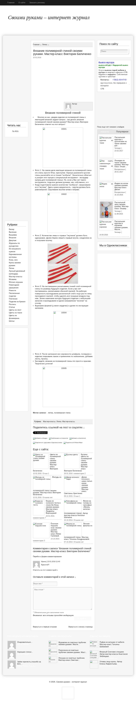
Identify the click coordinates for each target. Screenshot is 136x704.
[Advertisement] (63, 79)
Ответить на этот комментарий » (45, 570)
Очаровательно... (24, 642)
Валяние (12, 232)
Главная (10, 2)
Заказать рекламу (37, 2)
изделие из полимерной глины (71, 117)
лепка (50, 413)
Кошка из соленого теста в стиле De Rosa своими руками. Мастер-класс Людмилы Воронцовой (53, 507)
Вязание (12, 238)
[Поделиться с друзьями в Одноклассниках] (48, 442)
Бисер (11, 229)
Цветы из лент (15, 310)
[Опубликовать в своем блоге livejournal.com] (59, 438)
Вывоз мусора (106, 62)
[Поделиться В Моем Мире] (73, 442)
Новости (12, 290)
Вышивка (13, 235)
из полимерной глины (82, 170)
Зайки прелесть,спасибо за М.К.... (29, 663)
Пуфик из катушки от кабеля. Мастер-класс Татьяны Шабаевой (112, 644)
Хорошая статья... (25, 652)
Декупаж (12, 240)
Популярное (122, 132)
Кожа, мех (13, 260)
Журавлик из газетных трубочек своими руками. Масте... (72, 643)
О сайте (21, 2)
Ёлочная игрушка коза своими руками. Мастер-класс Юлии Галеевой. (56, 530)
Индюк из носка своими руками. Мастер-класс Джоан (121, 186)
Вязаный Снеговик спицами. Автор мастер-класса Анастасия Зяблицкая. (114, 654)
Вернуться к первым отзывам (45, 627)
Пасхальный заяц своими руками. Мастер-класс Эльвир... (121, 205)
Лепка (58, 421)
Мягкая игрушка (16, 282)
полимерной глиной (43, 122)
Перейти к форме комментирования (47, 556)
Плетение (13, 299)
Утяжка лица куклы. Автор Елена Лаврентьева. (111, 662)
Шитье (11, 321)
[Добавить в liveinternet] (78, 438)
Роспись (12, 304)
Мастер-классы (49, 421)
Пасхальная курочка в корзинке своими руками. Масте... (121, 225)
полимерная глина (62, 413)
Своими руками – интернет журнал (49, 17)
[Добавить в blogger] (41, 438)
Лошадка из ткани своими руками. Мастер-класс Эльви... (121, 163)
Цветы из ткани (15, 313)
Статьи (12, 307)
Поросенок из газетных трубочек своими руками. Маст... (72, 651)
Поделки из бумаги (17, 301)
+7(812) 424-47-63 (119, 80)
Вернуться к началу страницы (81, 627)
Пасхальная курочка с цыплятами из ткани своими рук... (120, 141)
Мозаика (12, 279)
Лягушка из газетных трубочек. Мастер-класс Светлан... (71, 659)
